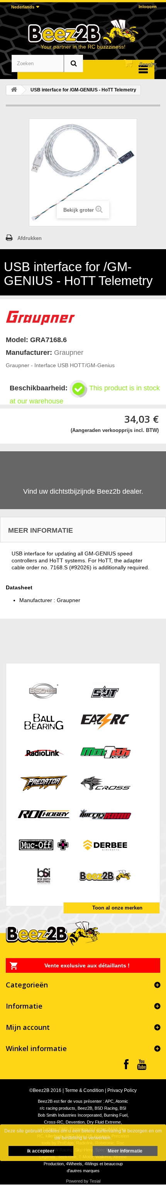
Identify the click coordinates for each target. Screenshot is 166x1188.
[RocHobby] (44, 814)
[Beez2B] (83, 32)
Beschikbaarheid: (39, 388)
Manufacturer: (29, 352)
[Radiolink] (44, 752)
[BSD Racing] (44, 690)
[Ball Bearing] (44, 721)
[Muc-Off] (44, 844)
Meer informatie (125, 1151)
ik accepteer (40, 1151)
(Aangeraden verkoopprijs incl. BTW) (115, 430)
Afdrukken (29, 238)
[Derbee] (105, 844)
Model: (17, 339)
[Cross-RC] (105, 783)
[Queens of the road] (105, 814)
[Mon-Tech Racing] (105, 752)
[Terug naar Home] (14, 90)
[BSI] (44, 875)
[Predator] (44, 783)
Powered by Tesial (83, 1181)
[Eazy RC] (105, 721)
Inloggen (148, 6)
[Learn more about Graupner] (40, 317)
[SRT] (105, 690)
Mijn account (28, 1027)
